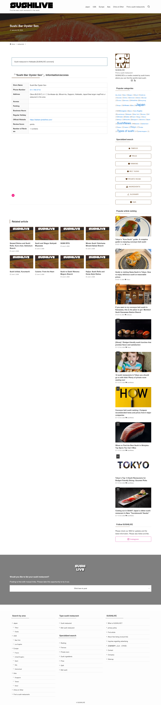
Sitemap (111, 659)
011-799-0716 (35, 89)
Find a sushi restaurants (22, 694)
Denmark (133, 98)
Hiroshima (135, 100)
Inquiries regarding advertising (118, 641)
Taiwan (120, 127)
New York (137, 114)
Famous (63, 647)
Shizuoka (128, 119)
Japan (16, 623)
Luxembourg (121, 114)
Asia (125, 95)
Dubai (139, 98)
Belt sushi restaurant (67, 628)
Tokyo (134, 126)
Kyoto (131, 111)
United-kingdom (143, 131)
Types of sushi (127, 131)
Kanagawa (124, 111)
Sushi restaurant (66, 623)
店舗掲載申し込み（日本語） (118, 646)
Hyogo (120, 105)
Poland (134, 117)
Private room (65, 652)
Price (62, 661)
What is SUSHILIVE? (115, 623)
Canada (120, 98)
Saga (140, 117)
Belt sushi (64, 670)
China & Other (18, 690)
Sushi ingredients (66, 656)
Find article (111, 632)
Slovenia (143, 119)
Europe (16, 648)
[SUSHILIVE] (31, 5)
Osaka (128, 117)
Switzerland (18, 669)
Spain (16, 661)
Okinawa (121, 117)
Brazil (137, 95)
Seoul (16, 686)
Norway (144, 114)
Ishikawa (127, 105)
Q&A (62, 665)
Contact (110, 650)
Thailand (126, 127)
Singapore (136, 119)
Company (111, 655)
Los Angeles (18, 644)
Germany (127, 100)
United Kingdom (19, 657)
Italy (133, 105)
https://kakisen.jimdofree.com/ (41, 119)
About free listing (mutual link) (118, 637)
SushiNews (126, 123)
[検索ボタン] (148, 6)
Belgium (131, 95)
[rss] (135, 80)
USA (15, 636)
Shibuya (120, 119)
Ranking (63, 643)
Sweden (138, 124)
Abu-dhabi (119, 95)
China (126, 98)
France (120, 100)
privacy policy (112, 628)
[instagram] (132, 80)
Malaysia (130, 114)
